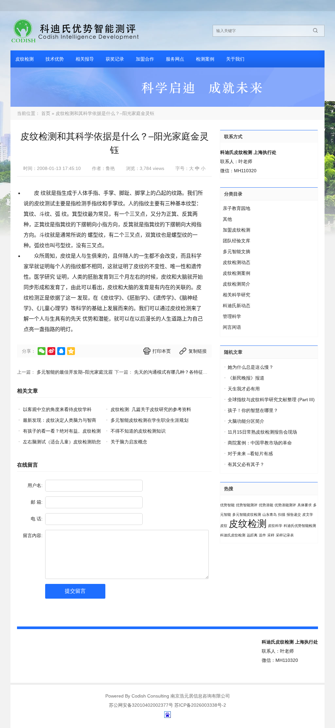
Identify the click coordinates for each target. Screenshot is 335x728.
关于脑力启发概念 (129, 441)
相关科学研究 (236, 294)
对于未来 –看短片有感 (250, 453)
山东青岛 (269, 514)
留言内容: (33, 535)
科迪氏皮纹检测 (232, 535)
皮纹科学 (275, 526)
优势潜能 (266, 505)
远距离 (252, 535)
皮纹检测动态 (236, 262)
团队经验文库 (236, 240)
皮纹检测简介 (236, 284)
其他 (227, 219)
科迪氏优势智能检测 (300, 526)
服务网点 (175, 59)
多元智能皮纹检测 (246, 514)
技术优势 (54, 59)
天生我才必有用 (244, 388)
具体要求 (304, 505)
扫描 (281, 514)
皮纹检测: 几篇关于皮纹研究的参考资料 (151, 409)
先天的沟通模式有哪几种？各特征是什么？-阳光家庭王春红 (194, 372)
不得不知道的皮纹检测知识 (138, 431)
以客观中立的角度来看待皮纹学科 (57, 409)
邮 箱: (37, 502)
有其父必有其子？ (246, 464)
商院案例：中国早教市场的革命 (260, 442)
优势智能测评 (246, 505)
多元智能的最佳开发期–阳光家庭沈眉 (75, 372)
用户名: (35, 485)
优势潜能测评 (285, 505)
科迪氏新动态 (236, 305)
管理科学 (232, 316)
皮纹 (223, 526)
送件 (262, 535)
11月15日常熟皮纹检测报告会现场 (262, 432)
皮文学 (307, 514)
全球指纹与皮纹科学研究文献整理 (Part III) (271, 399)
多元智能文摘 (236, 251)
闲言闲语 (232, 327)
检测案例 (205, 59)
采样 (270, 535)
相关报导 (85, 59)
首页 (45, 113)
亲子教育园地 (236, 208)
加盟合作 (145, 59)
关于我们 (235, 59)
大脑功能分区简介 (246, 421)
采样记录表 (285, 535)
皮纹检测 (24, 59)
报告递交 (294, 514)
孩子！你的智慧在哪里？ (253, 410)
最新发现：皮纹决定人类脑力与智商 (59, 420)
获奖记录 (115, 59)
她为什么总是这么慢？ (250, 367)
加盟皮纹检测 (236, 230)
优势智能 (227, 505)
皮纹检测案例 (236, 273)
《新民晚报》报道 (246, 378)
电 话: (37, 518)
